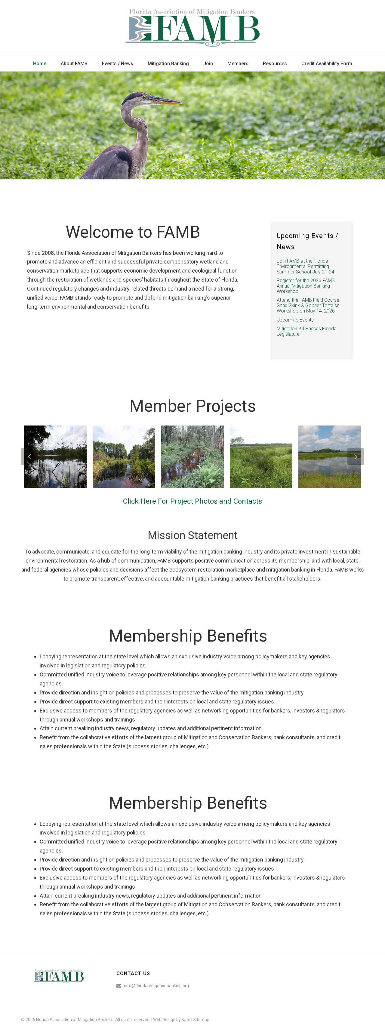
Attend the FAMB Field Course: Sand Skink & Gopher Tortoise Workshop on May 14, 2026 (308, 305)
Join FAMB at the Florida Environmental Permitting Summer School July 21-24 (305, 266)
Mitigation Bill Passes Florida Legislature (307, 331)
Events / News (117, 63)
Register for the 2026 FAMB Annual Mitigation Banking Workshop (306, 286)
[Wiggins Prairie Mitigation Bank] (270, 445)
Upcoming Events (295, 320)
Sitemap (201, 1019)
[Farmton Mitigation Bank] (133, 445)
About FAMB (74, 63)
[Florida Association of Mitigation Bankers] (192, 28)
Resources (275, 63)
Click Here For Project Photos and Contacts (192, 501)
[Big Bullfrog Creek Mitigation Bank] (202, 445)
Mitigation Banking (168, 63)
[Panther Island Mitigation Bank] (339, 445)
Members (237, 63)
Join (208, 63)
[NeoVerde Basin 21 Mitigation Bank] (64, 445)
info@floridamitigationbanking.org (156, 985)
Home (39, 63)
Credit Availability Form (326, 63)
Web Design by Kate (171, 1019)
